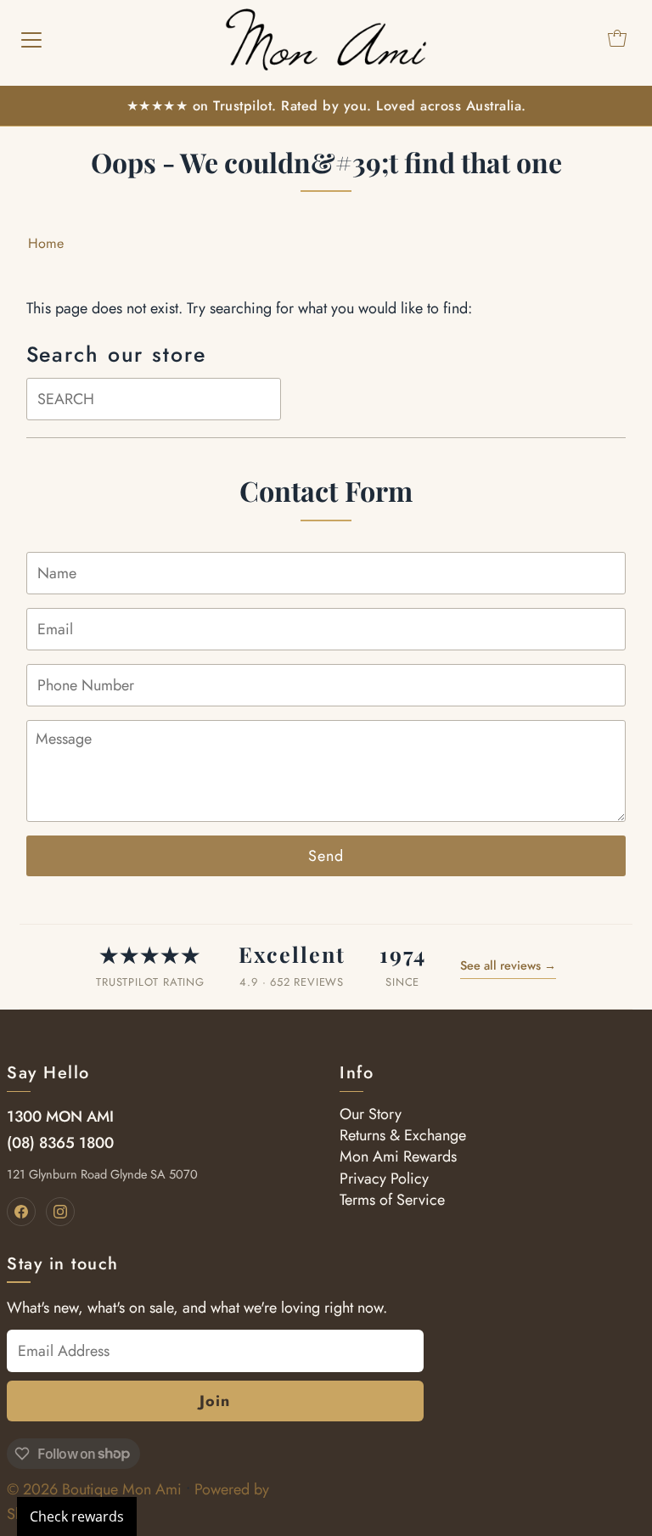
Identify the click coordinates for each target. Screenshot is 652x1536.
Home (46, 243)
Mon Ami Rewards (398, 1156)
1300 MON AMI (60, 1117)
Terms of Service (392, 1200)
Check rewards (77, 1516)
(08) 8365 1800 (60, 1143)
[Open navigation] (31, 38)
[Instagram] (60, 1211)
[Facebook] (21, 1211)
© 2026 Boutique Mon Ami (94, 1489)
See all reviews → (508, 965)
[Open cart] (617, 38)
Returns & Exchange (403, 1135)
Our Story (371, 1114)
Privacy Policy (384, 1178)
